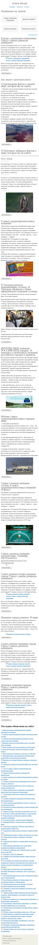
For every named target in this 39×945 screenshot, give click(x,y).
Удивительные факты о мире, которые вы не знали (20, 835)
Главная (12, 7)
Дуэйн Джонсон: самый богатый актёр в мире (18, 914)
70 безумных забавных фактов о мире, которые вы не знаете (18, 152)
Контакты (5, 938)
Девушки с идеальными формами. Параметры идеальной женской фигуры (18, 926)
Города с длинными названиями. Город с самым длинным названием (19, 40)
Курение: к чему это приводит (13, 854)
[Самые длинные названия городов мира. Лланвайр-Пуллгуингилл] (19, 564)
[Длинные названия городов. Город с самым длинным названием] (19, 706)
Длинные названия (29, 19)
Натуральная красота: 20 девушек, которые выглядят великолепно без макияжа (17, 885)
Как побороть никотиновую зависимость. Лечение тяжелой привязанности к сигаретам (19, 904)
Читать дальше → (6, 73)
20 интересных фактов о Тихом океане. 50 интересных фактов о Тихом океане (16, 881)
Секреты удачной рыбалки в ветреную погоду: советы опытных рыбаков (17, 740)
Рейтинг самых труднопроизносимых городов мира (17, 418)
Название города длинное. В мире (19, 617)
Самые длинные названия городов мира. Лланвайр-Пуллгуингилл (15, 556)
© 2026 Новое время (7, 936)
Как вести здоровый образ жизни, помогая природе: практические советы (16, 917)
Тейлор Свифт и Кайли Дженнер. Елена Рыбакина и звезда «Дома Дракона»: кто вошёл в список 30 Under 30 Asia (19, 895)
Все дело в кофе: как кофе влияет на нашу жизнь (19, 814)
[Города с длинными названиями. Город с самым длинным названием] (19, 59)
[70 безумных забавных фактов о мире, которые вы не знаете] (19, 202)
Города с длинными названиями (10, 19)
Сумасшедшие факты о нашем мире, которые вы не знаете (18, 85)
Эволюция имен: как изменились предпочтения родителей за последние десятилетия (17, 757)
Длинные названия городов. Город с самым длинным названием (16, 687)
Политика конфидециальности (9, 940)
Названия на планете (28, 29)
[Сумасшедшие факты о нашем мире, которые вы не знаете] (19, 133)
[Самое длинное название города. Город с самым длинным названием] (19, 665)
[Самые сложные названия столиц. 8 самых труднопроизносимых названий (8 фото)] (19, 535)
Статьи (26, 7)
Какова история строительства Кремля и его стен (19, 811)
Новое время (19, 3)
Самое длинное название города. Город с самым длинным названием (18, 646)
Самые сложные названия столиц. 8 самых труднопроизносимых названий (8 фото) (18, 486)
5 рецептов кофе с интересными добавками (18, 820)
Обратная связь (6, 942)
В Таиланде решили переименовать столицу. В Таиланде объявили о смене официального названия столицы (19, 288)
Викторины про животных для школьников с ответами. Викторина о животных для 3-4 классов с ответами (18, 871)
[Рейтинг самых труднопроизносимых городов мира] (19, 466)
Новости (20, 7)
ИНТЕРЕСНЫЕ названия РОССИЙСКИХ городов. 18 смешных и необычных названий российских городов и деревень (19, 351)
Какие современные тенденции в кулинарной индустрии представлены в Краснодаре (17, 791)
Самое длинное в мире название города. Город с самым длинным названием (18, 576)
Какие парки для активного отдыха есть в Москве (18, 754)
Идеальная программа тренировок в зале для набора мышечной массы (17, 922)
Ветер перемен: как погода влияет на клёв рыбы (18, 747)
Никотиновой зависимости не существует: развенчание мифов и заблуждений (16, 847)
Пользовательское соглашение (14, 938)
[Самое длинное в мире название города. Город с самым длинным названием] (19, 596)
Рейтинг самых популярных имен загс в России (19, 912)
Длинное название (10, 29)
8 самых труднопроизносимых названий (18, 222)
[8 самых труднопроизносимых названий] (19, 269)
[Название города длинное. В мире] (19, 634)
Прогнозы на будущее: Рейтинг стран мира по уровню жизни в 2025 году (17, 827)
